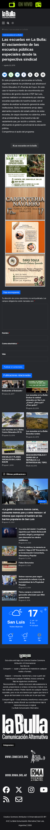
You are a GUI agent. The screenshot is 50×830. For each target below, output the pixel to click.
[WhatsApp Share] (10, 74)
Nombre (6, 333)
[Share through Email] (42, 74)
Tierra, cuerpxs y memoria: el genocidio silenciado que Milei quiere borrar (32, 595)
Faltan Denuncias (26, 563)
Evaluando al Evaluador (12, 391)
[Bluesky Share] (4, 74)
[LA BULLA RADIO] (38, 4)
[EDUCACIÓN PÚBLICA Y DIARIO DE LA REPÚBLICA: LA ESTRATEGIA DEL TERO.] (37, 446)
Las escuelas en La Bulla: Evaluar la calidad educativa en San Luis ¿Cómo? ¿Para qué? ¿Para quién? (37, 400)
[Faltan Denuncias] (9, 566)
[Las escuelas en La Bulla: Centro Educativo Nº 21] (13, 419)
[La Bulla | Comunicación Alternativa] (9, 14)
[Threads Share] (36, 74)
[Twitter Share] (30, 74)
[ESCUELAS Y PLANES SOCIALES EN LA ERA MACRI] (13, 447)
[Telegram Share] (17, 74)
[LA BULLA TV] (12, 4)
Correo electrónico (10, 343)
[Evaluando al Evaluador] (13, 384)
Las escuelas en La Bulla (18, 29)
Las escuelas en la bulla (25, 145)
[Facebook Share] (23, 74)
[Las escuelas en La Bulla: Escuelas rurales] (37, 420)
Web (4, 354)
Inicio (6, 29)
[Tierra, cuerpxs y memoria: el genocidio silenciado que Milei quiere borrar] (9, 596)
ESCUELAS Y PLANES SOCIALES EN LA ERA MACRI (11, 459)
